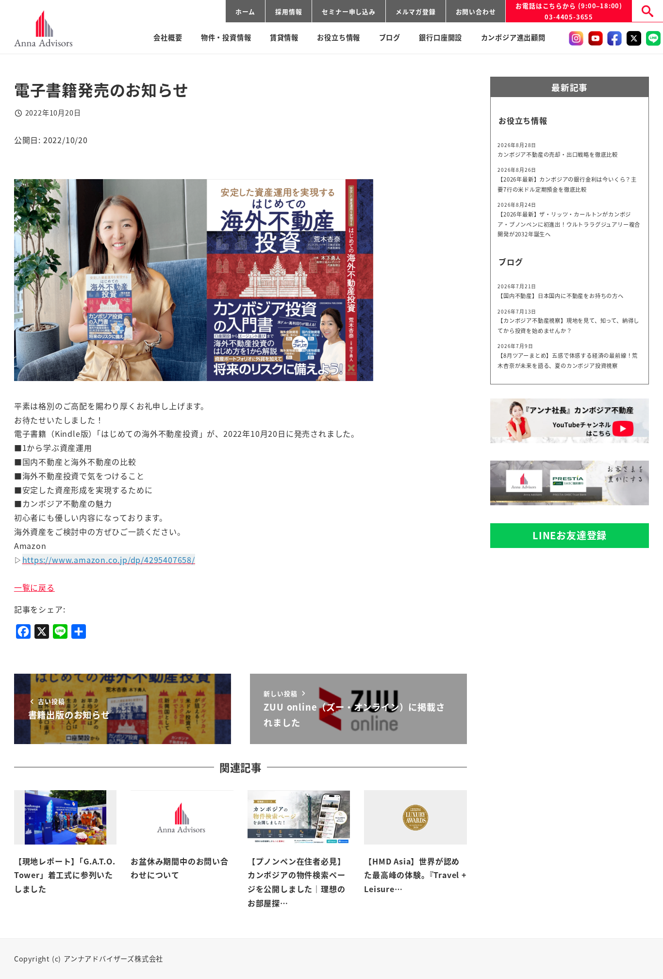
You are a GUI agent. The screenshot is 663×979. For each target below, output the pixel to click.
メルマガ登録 (416, 11)
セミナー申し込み (348, 11)
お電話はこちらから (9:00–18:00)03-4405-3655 (568, 11)
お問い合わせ (476, 11)
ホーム (245, 11)
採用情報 (288, 11)
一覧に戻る (34, 587)
